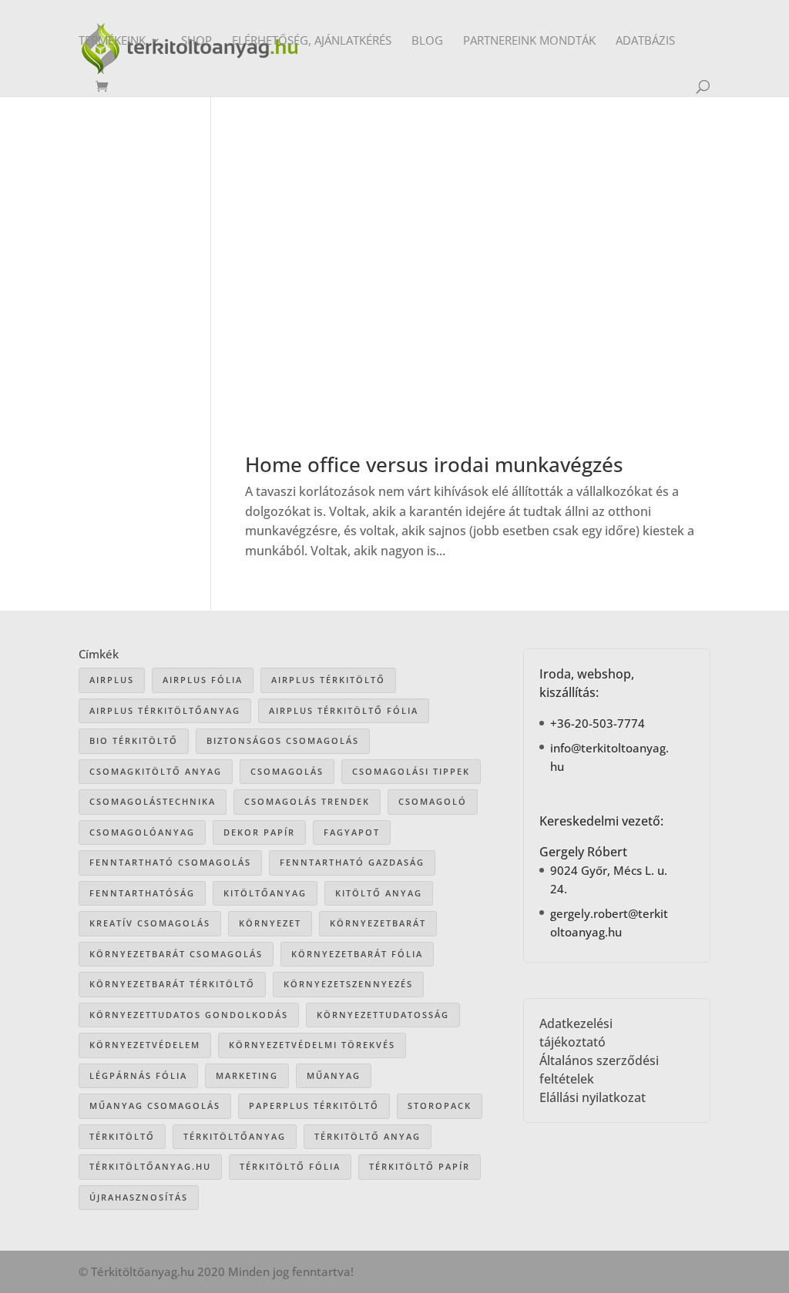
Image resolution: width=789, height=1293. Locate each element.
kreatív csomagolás (149, 923)
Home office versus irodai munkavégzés (434, 464)
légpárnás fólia (138, 1075)
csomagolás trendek (307, 801)
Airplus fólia (203, 679)
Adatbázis (645, 41)
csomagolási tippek (411, 771)
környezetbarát (378, 923)
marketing (247, 1075)
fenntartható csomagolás (170, 862)
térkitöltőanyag (234, 1136)
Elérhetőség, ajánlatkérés (311, 41)
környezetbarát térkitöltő (172, 984)
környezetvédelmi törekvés (312, 1044)
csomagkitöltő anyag (155, 771)
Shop (196, 41)
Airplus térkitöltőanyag (164, 710)
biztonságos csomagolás (282, 740)
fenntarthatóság (142, 893)
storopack (440, 1105)
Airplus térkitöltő (328, 679)
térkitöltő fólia (290, 1166)
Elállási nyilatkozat (592, 1097)
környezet (270, 923)
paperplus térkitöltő (314, 1105)
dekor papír (259, 832)
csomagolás (287, 771)
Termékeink (112, 41)
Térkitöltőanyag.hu (150, 1166)
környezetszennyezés (348, 984)
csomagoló (432, 801)
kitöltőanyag (265, 893)
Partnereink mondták (529, 41)
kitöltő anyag (378, 893)
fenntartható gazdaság (352, 862)
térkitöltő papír (419, 1166)
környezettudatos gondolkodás (188, 1014)
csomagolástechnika (152, 801)
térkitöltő (122, 1136)
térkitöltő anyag (367, 1136)
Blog (427, 41)
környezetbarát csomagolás (176, 954)
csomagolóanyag (142, 832)
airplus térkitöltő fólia (343, 710)
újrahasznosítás (138, 1197)
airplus (111, 679)
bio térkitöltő (133, 740)
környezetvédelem (144, 1044)
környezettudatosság (383, 1014)
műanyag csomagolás (154, 1105)
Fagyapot (352, 832)
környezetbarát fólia (357, 954)
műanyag (334, 1075)
